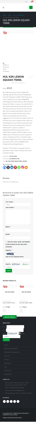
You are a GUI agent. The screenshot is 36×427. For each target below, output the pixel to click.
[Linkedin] (11, 167)
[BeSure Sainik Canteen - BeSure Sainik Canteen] (10, 7)
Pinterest (11, 401)
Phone (4, 330)
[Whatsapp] (19, 167)
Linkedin (18, 401)
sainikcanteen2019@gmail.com (16, 390)
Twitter (7, 401)
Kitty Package (7, 363)
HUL (18, 158)
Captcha (8, 264)
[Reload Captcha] (25, 264)
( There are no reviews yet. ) (18, 83)
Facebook (4, 401)
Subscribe (6, 339)
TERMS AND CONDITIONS (10, 348)
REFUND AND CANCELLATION (12, 352)
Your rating (9, 202)
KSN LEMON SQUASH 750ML (15, 161)
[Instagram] (22, 167)
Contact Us (7, 356)
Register (6, 345)
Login (5, 367)
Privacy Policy (7, 370)
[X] (8, 167)
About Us (6, 359)
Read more (4, 311)
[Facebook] (4, 167)
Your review (10, 207)
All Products (13, 158)
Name (8, 227)
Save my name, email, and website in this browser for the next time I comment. (18, 244)
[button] (25, 264)
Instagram (14, 401)
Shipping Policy (8, 374)
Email (8, 234)
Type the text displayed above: (15, 256)
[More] (26, 167)
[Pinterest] (15, 167)
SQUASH (25, 161)
